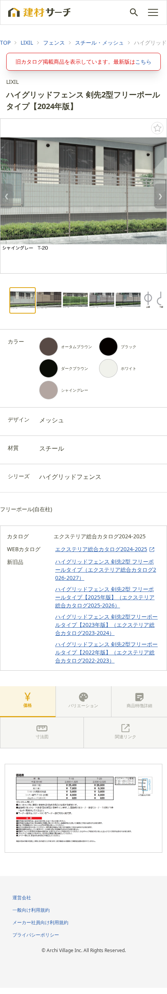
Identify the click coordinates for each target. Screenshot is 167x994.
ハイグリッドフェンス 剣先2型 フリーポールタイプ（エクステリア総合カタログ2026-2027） (105, 569)
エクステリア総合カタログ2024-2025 (101, 549)
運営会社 (21, 897)
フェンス (54, 42)
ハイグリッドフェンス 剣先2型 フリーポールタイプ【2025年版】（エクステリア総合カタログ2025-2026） (105, 597)
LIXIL (27, 42)
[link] (5, 43)
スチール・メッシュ (99, 42)
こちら (143, 61)
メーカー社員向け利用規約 (40, 922)
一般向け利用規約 (31, 910)
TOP (5, 42)
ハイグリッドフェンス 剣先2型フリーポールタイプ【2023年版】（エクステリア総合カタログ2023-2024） (106, 625)
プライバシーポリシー (35, 935)
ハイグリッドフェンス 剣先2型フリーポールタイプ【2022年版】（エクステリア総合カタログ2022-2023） (106, 652)
